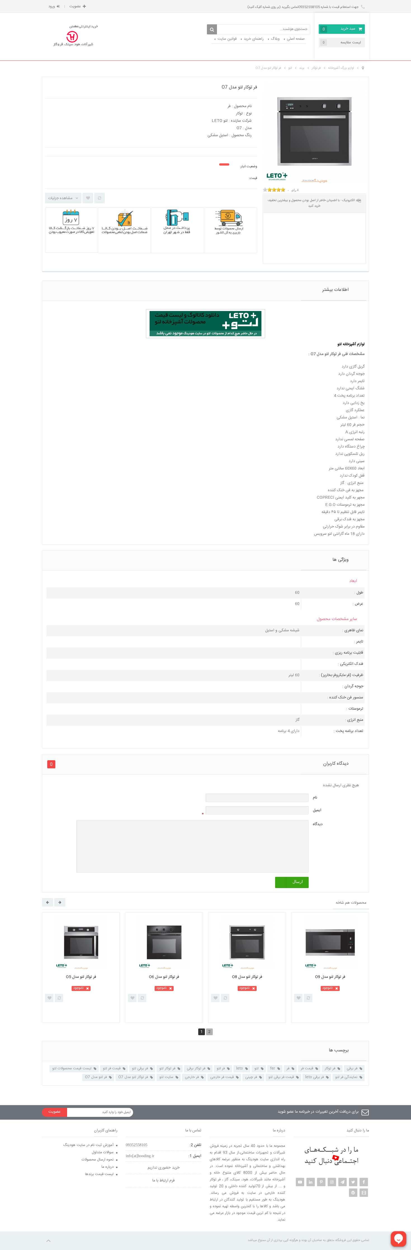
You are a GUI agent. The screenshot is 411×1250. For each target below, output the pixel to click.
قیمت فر (307, 1068)
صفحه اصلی (296, 39)
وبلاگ (275, 39)
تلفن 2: (195, 1145)
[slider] (274, 189)
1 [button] (201, 1031)
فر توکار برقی (196, 1068)
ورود (51, 6)
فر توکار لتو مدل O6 (164, 977)
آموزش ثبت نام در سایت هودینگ (88, 1145)
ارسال (297, 882)
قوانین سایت (227, 39)
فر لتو (221, 1068)
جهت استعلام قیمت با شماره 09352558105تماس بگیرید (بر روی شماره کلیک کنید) (303, 7)
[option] (80, 967)
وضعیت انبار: (248, 166)
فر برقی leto (314, 1077)
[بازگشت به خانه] (363, 68)
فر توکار (330, 1068)
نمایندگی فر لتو (346, 1077)
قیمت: (253, 178)
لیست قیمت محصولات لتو (71, 1068)
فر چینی (251, 1077)
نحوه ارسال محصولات (98, 1160)
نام (315, 797)
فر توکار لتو (167, 1068)
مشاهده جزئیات (60, 198)
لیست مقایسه (342, 42)
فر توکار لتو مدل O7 (268, 68)
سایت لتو (166, 1077)
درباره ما (107, 1167)
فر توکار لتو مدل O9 (330, 977)
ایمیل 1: (194, 1156)
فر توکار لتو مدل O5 (81, 977)
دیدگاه (318, 824)
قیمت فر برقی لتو (281, 1077)
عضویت (75, 6)
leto (239, 1068)
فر (288, 1068)
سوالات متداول (103, 1152)
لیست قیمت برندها (99, 1174)
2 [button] (209, 1031)
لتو (256, 1068)
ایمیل (317, 810)
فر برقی (352, 1068)
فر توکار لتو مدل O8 (247, 977)
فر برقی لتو (140, 1068)
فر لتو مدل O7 (96, 1077)
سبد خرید (339, 28)
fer (272, 1068)
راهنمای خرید (254, 39)
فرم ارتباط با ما (163, 1180)
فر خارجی (192, 1077)
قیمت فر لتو (112, 1068)
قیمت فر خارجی (222, 1077)
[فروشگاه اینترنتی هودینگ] (73, 36)
